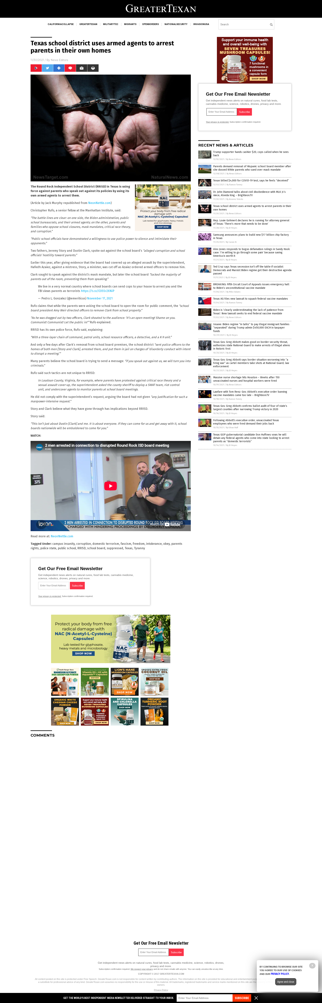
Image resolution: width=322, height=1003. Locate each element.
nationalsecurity (176, 24)
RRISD (81, 548)
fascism (126, 543)
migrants (130, 24)
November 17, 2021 (100, 298)
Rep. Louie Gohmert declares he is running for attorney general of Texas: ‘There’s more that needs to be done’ (251, 222)
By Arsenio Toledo (234, 199)
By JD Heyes (231, 228)
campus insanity (63, 543)
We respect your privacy (142, 969)
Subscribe (242, 998)
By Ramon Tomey (234, 184)
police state (48, 548)
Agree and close (285, 981)
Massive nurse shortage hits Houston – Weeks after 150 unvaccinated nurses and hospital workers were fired (246, 379)
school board (96, 548)
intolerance (154, 543)
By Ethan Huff (232, 427)
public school (67, 548)
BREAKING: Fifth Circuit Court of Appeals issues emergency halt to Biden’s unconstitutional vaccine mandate (251, 286)
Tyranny (139, 548)
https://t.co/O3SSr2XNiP (97, 291)
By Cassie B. (231, 242)
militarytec (110, 24)
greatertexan (88, 24)
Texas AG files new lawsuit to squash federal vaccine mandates (250, 298)
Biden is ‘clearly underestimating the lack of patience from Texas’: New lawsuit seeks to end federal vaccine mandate (248, 311)
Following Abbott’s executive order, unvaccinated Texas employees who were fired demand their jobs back (246, 422)
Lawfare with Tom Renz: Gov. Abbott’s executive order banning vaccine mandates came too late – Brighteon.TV (250, 393)
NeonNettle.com (99, 203)
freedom (139, 543)
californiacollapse (61, 24)
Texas (128, 548)
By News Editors (233, 159)
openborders (150, 24)
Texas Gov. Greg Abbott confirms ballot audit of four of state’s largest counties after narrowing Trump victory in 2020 (250, 407)
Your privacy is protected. (49, 596)
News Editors (59, 60)
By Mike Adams (233, 292)
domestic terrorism (105, 543)
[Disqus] (111, 787)
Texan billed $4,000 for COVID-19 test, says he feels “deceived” (251, 180)
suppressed (115, 548)
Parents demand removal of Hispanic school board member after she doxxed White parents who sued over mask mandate (252, 168)
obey (166, 543)
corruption (83, 543)
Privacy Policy (161, 990)
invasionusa (201, 24)
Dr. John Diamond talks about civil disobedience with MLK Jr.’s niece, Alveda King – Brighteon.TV (249, 193)
